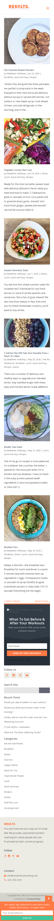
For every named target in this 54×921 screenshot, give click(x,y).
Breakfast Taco (11, 547)
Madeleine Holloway (16, 73)
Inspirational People (14, 775)
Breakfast (8, 77)
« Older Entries (12, 601)
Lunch (7, 177)
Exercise (8, 759)
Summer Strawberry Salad (16, 270)
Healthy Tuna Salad (13, 447)
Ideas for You (10, 770)
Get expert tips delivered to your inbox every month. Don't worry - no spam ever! (27, 906)
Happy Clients (11, 765)
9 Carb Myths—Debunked (17, 726)
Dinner (45, 173)
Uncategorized (11, 808)
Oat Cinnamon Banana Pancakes (19, 70)
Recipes (33, 77)
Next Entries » (42, 601)
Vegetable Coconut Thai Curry (18, 170)
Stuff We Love (11, 802)
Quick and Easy (21, 77)
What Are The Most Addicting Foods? (22, 732)
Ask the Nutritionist (13, 743)
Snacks (15, 367)
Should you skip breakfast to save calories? (25, 702)
